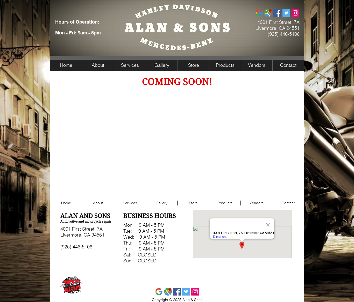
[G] (259, 13)
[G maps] (268, 13)
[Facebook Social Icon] (277, 13)
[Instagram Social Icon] (295, 13)
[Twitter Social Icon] (286, 13)
